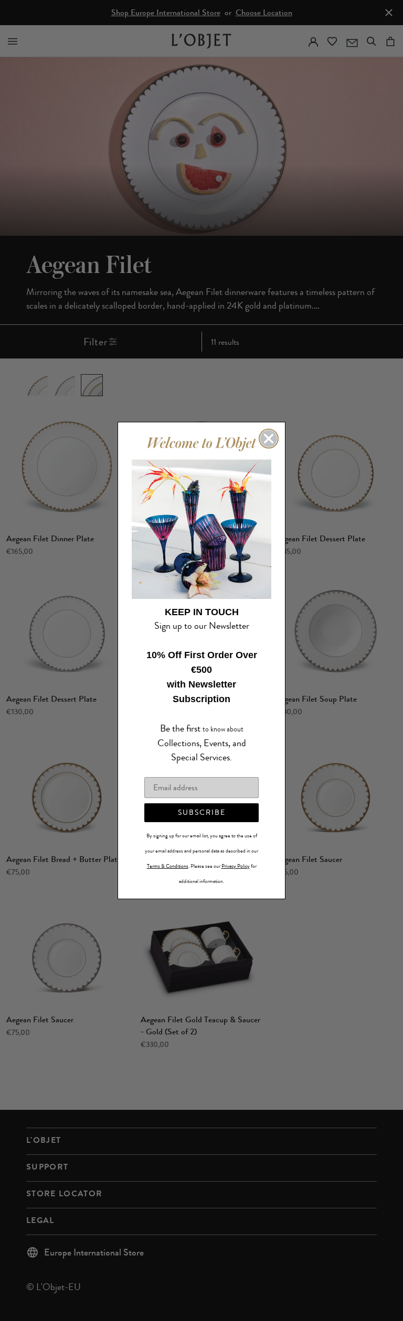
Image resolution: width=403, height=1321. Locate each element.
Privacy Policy (235, 859)
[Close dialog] (268, 445)
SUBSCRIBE (202, 805)
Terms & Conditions (167, 859)
